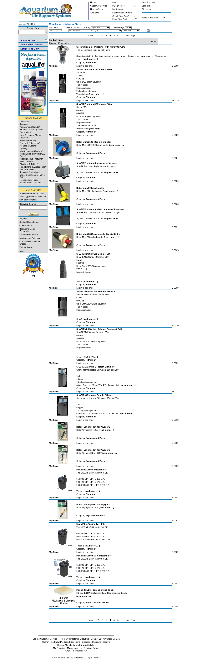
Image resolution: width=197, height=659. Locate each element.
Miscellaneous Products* (31, 159)
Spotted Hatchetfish (28, 234)
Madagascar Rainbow (29, 238)
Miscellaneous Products (31, 182)
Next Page (130, 35)
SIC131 (175, 227)
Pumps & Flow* (27, 169)
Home (93, 2)
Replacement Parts (29, 180)
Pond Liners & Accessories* (33, 167)
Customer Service (98, 6)
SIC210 (175, 325)
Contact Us (96, 639)
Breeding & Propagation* (31, 129)
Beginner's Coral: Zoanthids (27, 230)
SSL (33, 276)
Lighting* (24, 148)
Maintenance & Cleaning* (31, 151)
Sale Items (147, 6)
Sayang (23, 218)
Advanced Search (111, 639)
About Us (94, 13)
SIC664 (175, 158)
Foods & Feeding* (28, 140)
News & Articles (87, 645)
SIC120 (175, 135)
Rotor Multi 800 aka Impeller (97, 191)
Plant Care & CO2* (28, 161)
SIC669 (175, 66)
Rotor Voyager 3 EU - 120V (97, 453)
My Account (117, 9)
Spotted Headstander (29, 222)
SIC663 (175, 204)
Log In (115, 2)
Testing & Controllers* (30, 172)
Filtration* (24, 138)
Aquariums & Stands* (30, 127)
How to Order (96, 9)
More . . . (23, 251)
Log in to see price (84, 66)
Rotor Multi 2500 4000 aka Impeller (100, 145)
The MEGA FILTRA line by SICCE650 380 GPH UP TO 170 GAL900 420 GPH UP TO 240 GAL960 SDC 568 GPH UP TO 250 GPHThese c (93, 482)
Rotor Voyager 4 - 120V (95, 507)
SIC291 (175, 520)
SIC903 (175, 583)
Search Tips (48, 642)
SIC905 (175, 606)
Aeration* (24, 124)
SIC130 (175, 181)
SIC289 (175, 443)
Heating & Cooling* (28, 146)
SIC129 (175, 363)
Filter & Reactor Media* (30, 135)
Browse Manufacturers (68, 645)
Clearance (146, 9)
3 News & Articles (71, 27)
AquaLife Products (101, 642)
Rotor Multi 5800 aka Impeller (97, 237)
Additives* (24, 121)
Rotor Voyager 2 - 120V (95, 430)
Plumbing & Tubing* (29, 164)
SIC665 (175, 250)
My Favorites (118, 6)
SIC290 (175, 466)
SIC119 (175, 100)
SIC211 (175, 391)
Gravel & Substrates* (30, 143)
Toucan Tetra (25, 247)
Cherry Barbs (25, 225)
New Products (148, 2)
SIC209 (175, 288)
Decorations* (26, 132)
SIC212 (175, 420)
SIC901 (175, 497)
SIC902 (175, 552)
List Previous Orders (122, 13)
